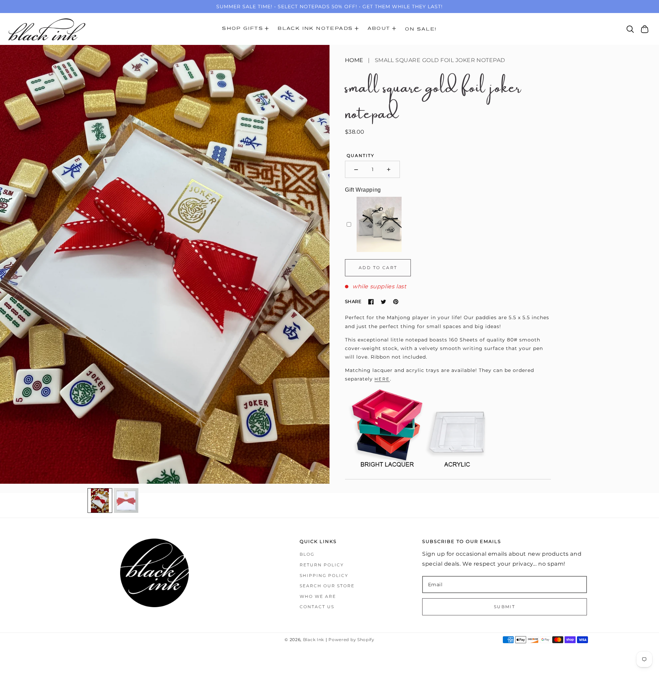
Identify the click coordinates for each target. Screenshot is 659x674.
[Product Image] (165, 264)
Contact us (317, 606)
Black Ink (313, 639)
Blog (307, 554)
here (382, 379)
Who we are (318, 596)
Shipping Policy (324, 575)
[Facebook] (371, 301)
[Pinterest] (395, 301)
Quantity (360, 155)
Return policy (322, 564)
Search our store (327, 585)
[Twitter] (383, 301)
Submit (504, 606)
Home (354, 60)
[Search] (630, 29)
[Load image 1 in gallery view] (100, 500)
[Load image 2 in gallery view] (126, 500)
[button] (245, 29)
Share (353, 301)
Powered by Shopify (351, 639)
